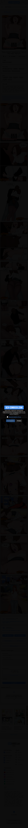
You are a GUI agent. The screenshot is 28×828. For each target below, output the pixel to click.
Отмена (19, 420)
